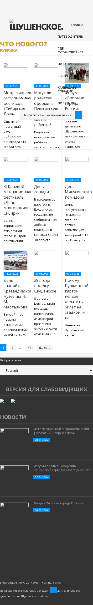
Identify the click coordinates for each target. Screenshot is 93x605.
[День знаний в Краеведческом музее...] (15, 261)
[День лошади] (46, 167)
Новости (13, 416)
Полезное (66, 103)
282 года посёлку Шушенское (45, 286)
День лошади (41, 189)
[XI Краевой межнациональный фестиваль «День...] (15, 167)
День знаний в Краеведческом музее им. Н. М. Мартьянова (18, 294)
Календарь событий (67, 89)
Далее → (45, 347)
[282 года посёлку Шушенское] (46, 261)
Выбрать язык (11, 360)
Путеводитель (70, 36)
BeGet (57, 582)
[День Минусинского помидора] (77, 167)
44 (29, 347)
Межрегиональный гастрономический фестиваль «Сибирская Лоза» (61, 431)
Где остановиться (70, 50)
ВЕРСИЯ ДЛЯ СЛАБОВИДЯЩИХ (46, 389)
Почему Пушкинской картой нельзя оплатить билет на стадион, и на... (76, 299)
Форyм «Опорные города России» (58, 503)
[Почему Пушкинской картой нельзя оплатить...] (77, 261)
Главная (78, 25)
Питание (65, 64)
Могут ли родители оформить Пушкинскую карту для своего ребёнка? (61, 468)
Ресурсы (65, 76)
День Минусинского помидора (78, 192)
